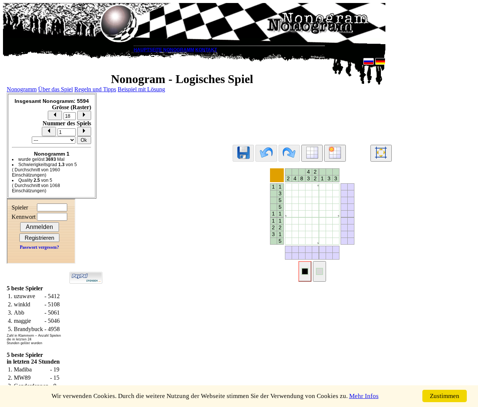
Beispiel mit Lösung (141, 89)
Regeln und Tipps (95, 89)
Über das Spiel (55, 89)
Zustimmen (444, 396)
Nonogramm (22, 89)
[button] (55, 115)
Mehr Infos (364, 396)
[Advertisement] (312, 115)
